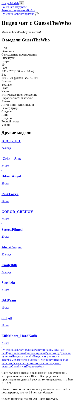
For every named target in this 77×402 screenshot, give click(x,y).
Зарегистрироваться (14, 10)
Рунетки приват (35, 353)
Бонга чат (7, 7)
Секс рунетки (47, 359)
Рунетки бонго (15, 353)
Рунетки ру (52, 353)
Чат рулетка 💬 (29, 13)
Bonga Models (10, 3)
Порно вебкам (35, 366)
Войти (31, 10)
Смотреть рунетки (26, 359)
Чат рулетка (26, 349)
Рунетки (6, 13)
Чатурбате (20, 7)
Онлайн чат (18, 366)
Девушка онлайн (22, 356)
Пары (15, 13)
